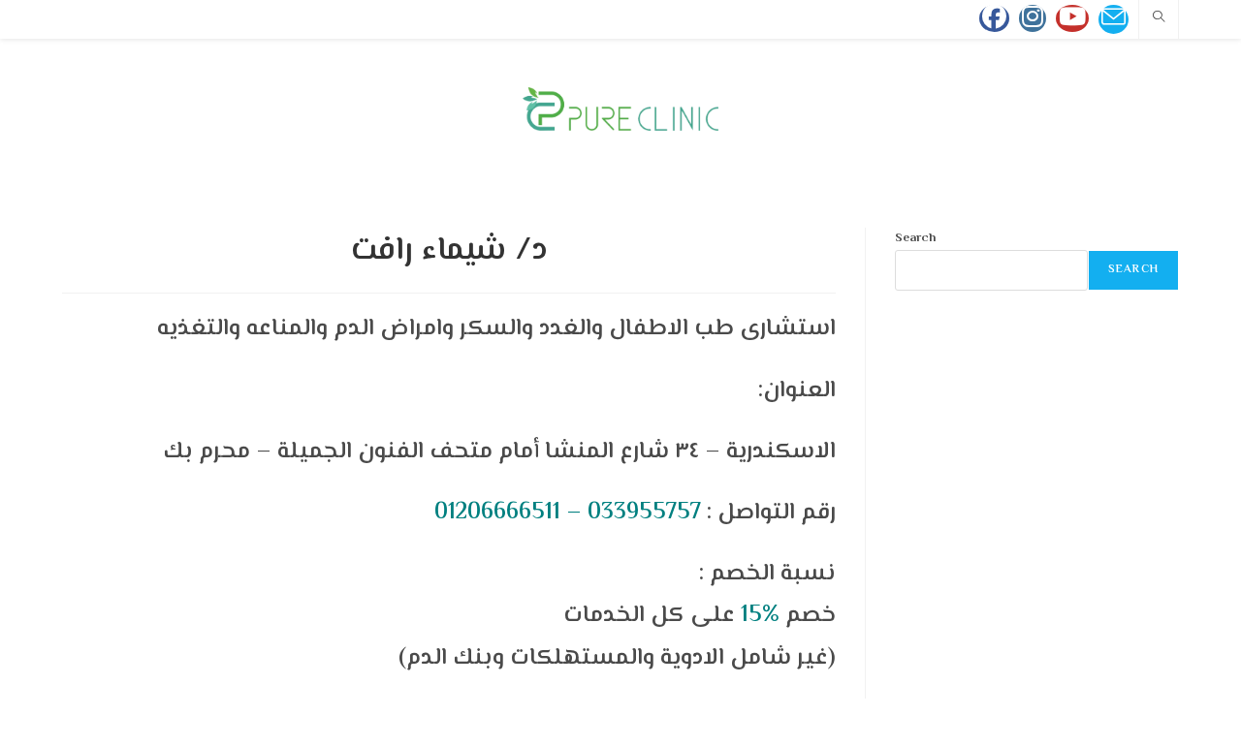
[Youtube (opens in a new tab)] (1072, 18)
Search (915, 238)
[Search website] (1158, 19)
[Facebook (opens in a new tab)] (994, 18)
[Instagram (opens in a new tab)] (1032, 18)
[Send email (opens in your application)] (1113, 19)
